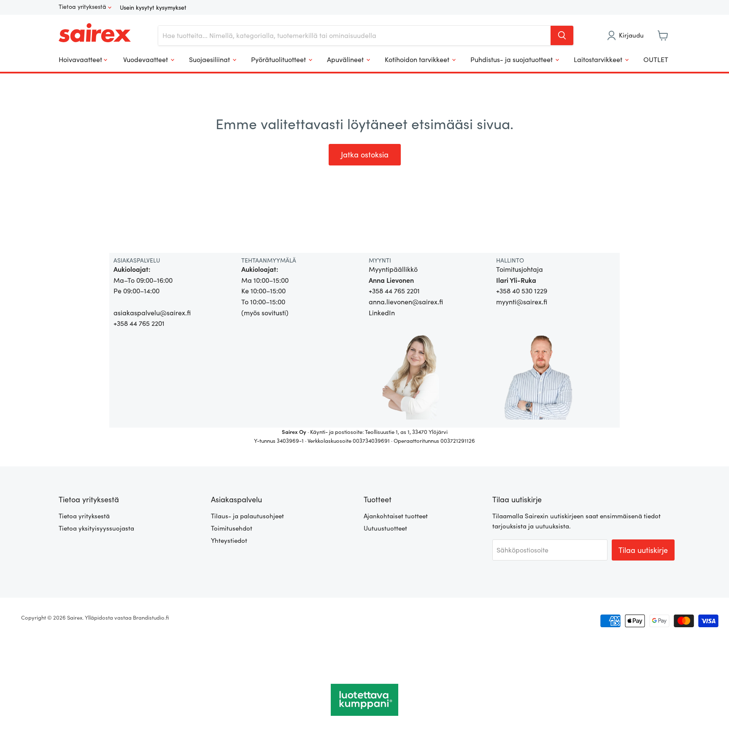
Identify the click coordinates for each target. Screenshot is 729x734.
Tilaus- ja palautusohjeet (247, 516)
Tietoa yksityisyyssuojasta (96, 528)
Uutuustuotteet (385, 528)
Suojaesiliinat (210, 59)
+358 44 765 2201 (139, 323)
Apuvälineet (346, 59)
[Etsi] (562, 35)
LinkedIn (382, 312)
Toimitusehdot (231, 528)
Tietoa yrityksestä (83, 6)
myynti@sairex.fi (521, 301)
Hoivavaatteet (81, 59)
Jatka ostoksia (365, 154)
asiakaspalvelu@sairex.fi (152, 312)
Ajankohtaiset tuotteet (396, 516)
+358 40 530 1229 (521, 290)
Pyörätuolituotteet (279, 59)
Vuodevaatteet (146, 59)
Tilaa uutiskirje (643, 550)
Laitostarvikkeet (599, 59)
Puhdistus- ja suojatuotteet (512, 59)
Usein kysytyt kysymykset (153, 7)
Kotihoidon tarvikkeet (418, 59)
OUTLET (655, 59)
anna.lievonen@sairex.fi (406, 301)
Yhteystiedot (229, 540)
